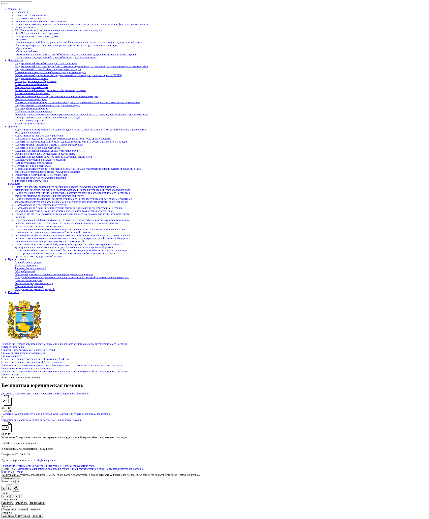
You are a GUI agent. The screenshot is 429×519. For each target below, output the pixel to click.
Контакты (20, 39)
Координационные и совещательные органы (40, 21)
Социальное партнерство (29, 120)
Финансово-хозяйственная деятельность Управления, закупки (50, 90)
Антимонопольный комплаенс (32, 93)
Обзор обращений (25, 271)
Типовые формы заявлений (30, 268)
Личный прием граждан (28, 262)
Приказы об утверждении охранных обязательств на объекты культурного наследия (63, 138)
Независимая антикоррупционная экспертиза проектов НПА (50, 150)
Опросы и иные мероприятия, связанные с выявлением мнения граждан (56, 96)
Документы (14, 126)
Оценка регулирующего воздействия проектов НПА (45, 153)
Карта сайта (69, 465)
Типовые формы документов (31, 180)
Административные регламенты (33, 162)
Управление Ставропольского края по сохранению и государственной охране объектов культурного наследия (64, 343)
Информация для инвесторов (31, 87)
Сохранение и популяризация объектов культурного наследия (50, 72)
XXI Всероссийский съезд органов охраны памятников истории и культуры (58, 30)
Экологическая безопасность (31, 123)
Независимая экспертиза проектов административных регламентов (53, 156)
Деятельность (15, 60)
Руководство (22, 12)
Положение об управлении (30, 15)
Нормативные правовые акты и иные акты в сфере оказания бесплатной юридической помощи (56, 413)
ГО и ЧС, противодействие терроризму (37, 33)
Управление (15, 9)
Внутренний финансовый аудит (33, 165)
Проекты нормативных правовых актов (37, 147)
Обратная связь (23, 48)
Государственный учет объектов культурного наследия (46, 63)
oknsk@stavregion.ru (44, 460)
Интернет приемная (26, 265)
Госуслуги (14, 183)
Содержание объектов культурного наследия (40, 177)
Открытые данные (25, 27)
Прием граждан (17, 259)
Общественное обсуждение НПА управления (41, 174)
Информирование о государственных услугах (41, 204)
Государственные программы (31, 78)
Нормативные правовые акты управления (39, 135)
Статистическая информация (31, 84)
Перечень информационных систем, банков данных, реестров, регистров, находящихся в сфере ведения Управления (81, 24)
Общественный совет (27, 51)
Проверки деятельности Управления (35, 81)
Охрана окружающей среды (31, 99)
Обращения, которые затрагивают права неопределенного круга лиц (54, 274)
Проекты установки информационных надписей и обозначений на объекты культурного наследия (71, 141)
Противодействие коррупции (31, 108)
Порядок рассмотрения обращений (35, 289)
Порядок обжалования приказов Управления (40, 159)
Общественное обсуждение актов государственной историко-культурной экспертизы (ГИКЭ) (68, 75)
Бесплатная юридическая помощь (34, 283)
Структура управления (28, 18)
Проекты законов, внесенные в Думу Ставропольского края (49, 144)
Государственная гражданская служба (36, 36)
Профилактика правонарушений (33, 111)
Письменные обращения (29, 286)
